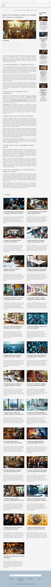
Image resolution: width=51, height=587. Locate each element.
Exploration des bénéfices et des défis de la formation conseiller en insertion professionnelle (13, 299)
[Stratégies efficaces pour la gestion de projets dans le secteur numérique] (13, 347)
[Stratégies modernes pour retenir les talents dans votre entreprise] (13, 519)
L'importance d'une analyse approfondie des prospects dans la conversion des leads (36, 357)
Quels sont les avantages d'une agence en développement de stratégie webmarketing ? (43, 92)
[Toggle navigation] (3, 6)
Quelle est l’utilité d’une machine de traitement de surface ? (43, 39)
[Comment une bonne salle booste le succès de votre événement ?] (13, 232)
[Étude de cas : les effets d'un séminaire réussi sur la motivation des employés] (37, 375)
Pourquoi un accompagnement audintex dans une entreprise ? (43, 57)
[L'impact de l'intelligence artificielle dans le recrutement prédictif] (37, 318)
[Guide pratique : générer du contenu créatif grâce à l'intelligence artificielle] (37, 289)
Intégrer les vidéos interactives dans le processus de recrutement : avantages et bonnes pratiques (36, 500)
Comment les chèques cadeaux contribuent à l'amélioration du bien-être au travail (14, 500)
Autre (39, 578)
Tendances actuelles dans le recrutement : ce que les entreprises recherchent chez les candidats (37, 471)
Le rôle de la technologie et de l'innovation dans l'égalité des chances (16, 51)
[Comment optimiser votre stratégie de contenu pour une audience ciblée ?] (37, 232)
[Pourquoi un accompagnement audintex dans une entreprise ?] (43, 52)
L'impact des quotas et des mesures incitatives (12, 47)
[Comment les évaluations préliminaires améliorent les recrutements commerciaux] (37, 404)
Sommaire (6, 40)
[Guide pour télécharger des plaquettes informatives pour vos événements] (13, 318)
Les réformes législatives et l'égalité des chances (12, 42)
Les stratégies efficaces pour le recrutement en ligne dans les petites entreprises (13, 443)
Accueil (3, 10)
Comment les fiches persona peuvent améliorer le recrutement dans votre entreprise (36, 529)
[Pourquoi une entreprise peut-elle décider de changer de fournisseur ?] (43, 67)
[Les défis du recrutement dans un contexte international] (13, 548)
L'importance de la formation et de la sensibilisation (13, 45)
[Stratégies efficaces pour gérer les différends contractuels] (13, 261)
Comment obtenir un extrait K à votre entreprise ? (43, 23)
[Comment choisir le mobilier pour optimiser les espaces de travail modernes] (13, 404)
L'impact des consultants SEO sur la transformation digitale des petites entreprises (35, 443)
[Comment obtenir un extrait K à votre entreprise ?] (43, 18)
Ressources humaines (9, 10)
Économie (30, 578)
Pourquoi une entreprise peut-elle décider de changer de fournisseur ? (43, 74)
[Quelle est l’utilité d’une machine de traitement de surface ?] (43, 34)
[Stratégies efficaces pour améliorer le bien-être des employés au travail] (13, 462)
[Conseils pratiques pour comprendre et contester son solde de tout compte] (13, 375)
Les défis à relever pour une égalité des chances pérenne (14, 49)
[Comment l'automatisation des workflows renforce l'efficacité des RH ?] (37, 203)
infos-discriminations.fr (29, 138)
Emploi (11, 578)
